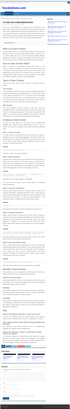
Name (4, 383)
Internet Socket (9, 13)
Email (4, 387)
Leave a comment (15, 24)
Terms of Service (20, 2)
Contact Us (7, 2)
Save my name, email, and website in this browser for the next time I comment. (19, 395)
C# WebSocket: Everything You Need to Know (58, 36)
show (15, 42)
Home (3, 13)
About (2, 2)
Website (4, 391)
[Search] (69, 3)
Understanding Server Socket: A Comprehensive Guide (23, 357)
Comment (5, 371)
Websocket (17, 13)
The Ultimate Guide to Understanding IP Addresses (8, 357)
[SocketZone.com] (13, 7)
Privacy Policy (12, 2)
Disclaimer (26, 2)
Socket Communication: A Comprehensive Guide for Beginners (38, 357)
